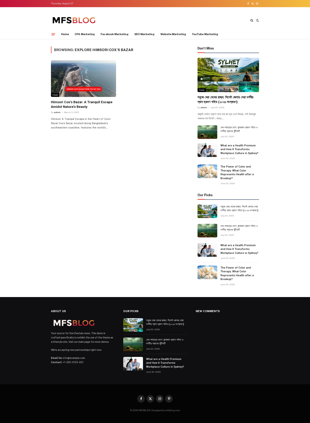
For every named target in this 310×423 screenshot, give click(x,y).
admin (57, 112)
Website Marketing (173, 34)
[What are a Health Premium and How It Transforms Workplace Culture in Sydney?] (207, 150)
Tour (55, 95)
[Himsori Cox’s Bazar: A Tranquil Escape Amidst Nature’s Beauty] (83, 78)
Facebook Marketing (114, 34)
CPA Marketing (85, 34)
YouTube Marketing (205, 34)
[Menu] (53, 34)
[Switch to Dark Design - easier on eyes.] (257, 20)
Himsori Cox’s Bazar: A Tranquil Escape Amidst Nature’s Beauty (81, 104)
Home (65, 34)
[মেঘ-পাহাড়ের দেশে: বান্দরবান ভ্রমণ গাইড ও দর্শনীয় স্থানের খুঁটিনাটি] (207, 132)
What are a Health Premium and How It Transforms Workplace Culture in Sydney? (239, 149)
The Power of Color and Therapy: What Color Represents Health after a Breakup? (237, 172)
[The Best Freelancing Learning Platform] (74, 20)
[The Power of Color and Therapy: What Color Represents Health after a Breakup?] (207, 171)
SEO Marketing (144, 34)
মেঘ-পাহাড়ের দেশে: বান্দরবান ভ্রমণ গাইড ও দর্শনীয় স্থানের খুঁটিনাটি (239, 129)
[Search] (252, 20)
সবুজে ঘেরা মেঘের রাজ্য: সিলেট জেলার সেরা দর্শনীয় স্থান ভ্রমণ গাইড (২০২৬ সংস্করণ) (225, 99)
